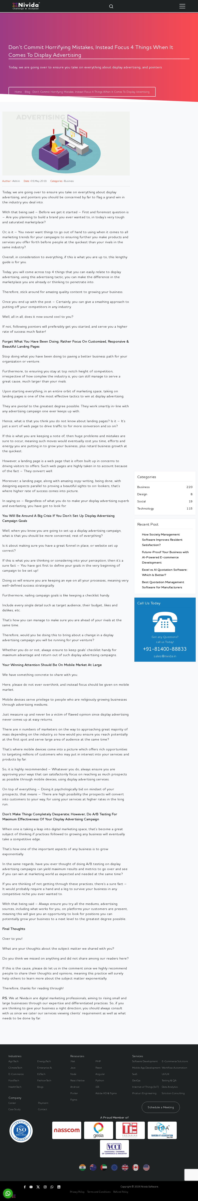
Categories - (57, 180)
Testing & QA (169, 1080)
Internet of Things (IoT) (145, 1086)
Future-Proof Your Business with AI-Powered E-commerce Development (165, 557)
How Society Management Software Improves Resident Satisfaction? (162, 539)
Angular (100, 1074)
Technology (145, 508)
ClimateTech (15, 1067)
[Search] (111, 6)
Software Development (145, 1061)
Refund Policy (120, 1191)
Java (73, 1067)
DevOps (136, 1080)
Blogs (40, 1086)
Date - (27, 180)
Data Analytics (170, 1086)
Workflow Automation (174, 1067)
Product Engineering (144, 1093)
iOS (97, 1086)
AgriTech (14, 1061)
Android (74, 1086)
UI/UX (165, 1074)
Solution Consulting (173, 1093)
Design (142, 494)
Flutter (74, 1093)
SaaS (134, 1074)
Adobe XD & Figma (106, 1093)
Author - (7, 180)
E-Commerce (16, 1074)
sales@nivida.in (165, 656)
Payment (43, 1102)
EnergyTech (44, 1061)
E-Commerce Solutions (175, 1061)
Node (73, 1074)
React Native (77, 1080)
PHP (98, 1061)
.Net (72, 1061)
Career (12, 1102)
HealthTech (15, 1086)
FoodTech (14, 1080)
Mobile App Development (146, 1067)
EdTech (41, 1074)
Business (143, 487)
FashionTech (44, 1080)
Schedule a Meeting (161, 1107)
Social (141, 501)
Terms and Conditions (98, 1191)
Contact (42, 1109)
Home (18, 91)
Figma (73, 1099)
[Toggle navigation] (182, 6)
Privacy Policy (77, 1191)
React (99, 1067)
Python (100, 1080)
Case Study (14, 1109)
